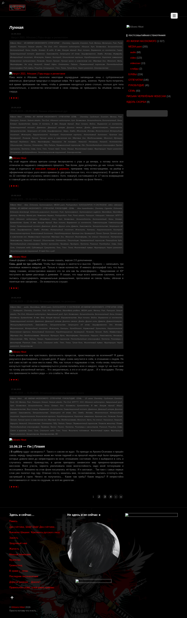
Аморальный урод (55, 314)
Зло (110, 325)
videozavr (118, 205)
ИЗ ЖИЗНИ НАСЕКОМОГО (35, 43)
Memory (97, 43)
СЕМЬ (74, 117)
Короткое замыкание (112, 57)
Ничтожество (115, 142)
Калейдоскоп (76, 328)
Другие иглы (64, 226)
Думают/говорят (100, 127)
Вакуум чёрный (69, 50)
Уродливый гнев (18, 543)
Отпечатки (63, 64)
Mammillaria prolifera (71, 310)
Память (13, 521)
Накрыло (118, 420)
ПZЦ (45, 145)
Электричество (101, 68)
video (110, 205)
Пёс (83, 145)
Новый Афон (50, 64)
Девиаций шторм (56, 127)
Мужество (14, 560)
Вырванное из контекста (103, 50)
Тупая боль (72, 68)
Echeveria (34, 205)
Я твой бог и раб (47, 251)
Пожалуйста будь (114, 240)
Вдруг (119, 406)
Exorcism (84, 43)
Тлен (57, 68)
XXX (56, 47)
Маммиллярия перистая (39, 237)
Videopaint (99, 215)
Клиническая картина (73, 57)
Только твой (54, 149)
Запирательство (18, 131)
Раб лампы (28, 68)
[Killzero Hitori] (17, 6)
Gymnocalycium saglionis (90, 212)
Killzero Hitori (15, 43)
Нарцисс (94, 335)
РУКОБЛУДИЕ (61, 208)
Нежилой (38, 64)
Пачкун (40, 339)
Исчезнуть (39, 57)
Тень (58, 248)
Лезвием (40, 61)
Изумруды (117, 54)
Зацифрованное (88, 54)
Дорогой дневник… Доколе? (24, 582)
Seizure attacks (35, 47)
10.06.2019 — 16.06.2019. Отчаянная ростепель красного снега (47, 393)
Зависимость (52, 54)
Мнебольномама (94, 138)
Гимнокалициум (100, 223)
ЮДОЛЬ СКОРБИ (136, 102)
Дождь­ (87, 127)
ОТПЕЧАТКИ (53, 43)
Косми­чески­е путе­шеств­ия (22, 61)
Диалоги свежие (75, 127)
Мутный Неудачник (19, 142)
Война (92, 124)
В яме (58, 50)
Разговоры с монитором (86, 427)
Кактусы (91, 230)
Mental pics (107, 43)
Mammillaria (107, 212)
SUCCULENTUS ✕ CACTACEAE (93, 205)
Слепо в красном (18, 431)
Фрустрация (100, 149)
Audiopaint (17, 310)
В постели (44, 124)
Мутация (118, 138)
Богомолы (14, 318)
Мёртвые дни (99, 61)
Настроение (116, 237)
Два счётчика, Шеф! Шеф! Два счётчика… (33, 526)
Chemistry (66, 43)
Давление (40, 54)
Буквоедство (24, 124)
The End (48, 47)
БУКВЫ (28, 117)
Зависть (13, 537)
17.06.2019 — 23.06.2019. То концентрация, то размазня (43, 301)
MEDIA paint (59, 205)
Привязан (64, 244)
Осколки (27, 145)
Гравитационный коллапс (22, 54)
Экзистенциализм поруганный (52, 152)
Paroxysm (22, 47)
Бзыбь (34, 50)
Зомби (100, 54)
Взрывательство (69, 318)
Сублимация (37, 248)
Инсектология (102, 131)
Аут (92, 47)
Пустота (25, 149)
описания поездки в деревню (52, 168)
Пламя (119, 423)
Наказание (57, 142)
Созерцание (48, 68)
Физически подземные (79, 431)
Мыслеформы (16, 64)
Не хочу (28, 64)
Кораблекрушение (92, 57)
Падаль (74, 64)
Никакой (103, 142)
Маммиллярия (116, 332)
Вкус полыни (84, 50)
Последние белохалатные (23, 576)
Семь (33, 149)
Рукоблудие (104, 244)
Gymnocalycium (45, 205)
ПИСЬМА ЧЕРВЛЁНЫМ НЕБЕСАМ (146, 96)
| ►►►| (13, 98)
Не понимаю (70, 142)
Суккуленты (49, 248)
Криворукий (15, 138)
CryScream (94, 117)
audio (26, 307)
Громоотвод (15, 565)
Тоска (63, 68)
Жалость (14, 548)
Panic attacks (79, 215)
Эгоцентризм (26, 346)
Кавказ (48, 57)
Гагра (119, 50)
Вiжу (43, 318)
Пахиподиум (73, 240)
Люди (105, 332)
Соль (39, 149)
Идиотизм (81, 131)
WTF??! (118, 215)
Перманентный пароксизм (92, 64)
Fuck (91, 43)
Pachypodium (71, 205)
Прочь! (53, 427)
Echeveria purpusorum (39, 212)
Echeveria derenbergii (19, 212)
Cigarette (75, 43)
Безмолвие (101, 47)
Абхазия (85, 47)
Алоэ (54, 219)
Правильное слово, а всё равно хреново (31, 587)
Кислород (57, 57)
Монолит (111, 61)
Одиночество (16, 145)
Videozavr (110, 215)
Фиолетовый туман (84, 149)
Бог (62, 406)
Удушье (70, 149)
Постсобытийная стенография (100, 145)
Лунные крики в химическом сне (76, 61)
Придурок (74, 244)
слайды (134, 68)
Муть (119, 61)
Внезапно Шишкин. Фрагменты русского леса (34, 532)
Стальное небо (23, 248)
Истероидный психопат (21, 57)
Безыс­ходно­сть (115, 47)
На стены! (93, 237)
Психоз (61, 427)
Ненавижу (93, 142)
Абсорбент (44, 219)
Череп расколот (85, 68)
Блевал (42, 50)
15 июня (89, 398)
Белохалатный (17, 50)
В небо (50, 50)
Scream (23, 120)
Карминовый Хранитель (94, 328)
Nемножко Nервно (45, 215)
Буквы (35, 124)
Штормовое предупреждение (23, 152)
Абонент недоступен (69, 47)
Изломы (108, 54)
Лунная (56, 61)
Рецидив (38, 68)
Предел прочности (50, 244)
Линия (48, 61)
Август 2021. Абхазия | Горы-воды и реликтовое (39, 37)
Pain (115, 43)
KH (49, 310)
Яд (56, 434)
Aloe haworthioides (85, 208)
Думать (74, 226)
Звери (65, 131)
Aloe (26, 205)
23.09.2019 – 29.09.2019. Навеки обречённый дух (39, 111)
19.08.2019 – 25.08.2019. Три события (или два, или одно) (44, 199)
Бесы (28, 50)
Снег (120, 244)
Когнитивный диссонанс (95, 135)
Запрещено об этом (69, 54)
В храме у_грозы (18, 570)
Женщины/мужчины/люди (21, 325)
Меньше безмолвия (20, 554)
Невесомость (16, 240)
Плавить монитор (106, 423)
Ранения (94, 244)
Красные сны (115, 135)
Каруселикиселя (40, 135)
